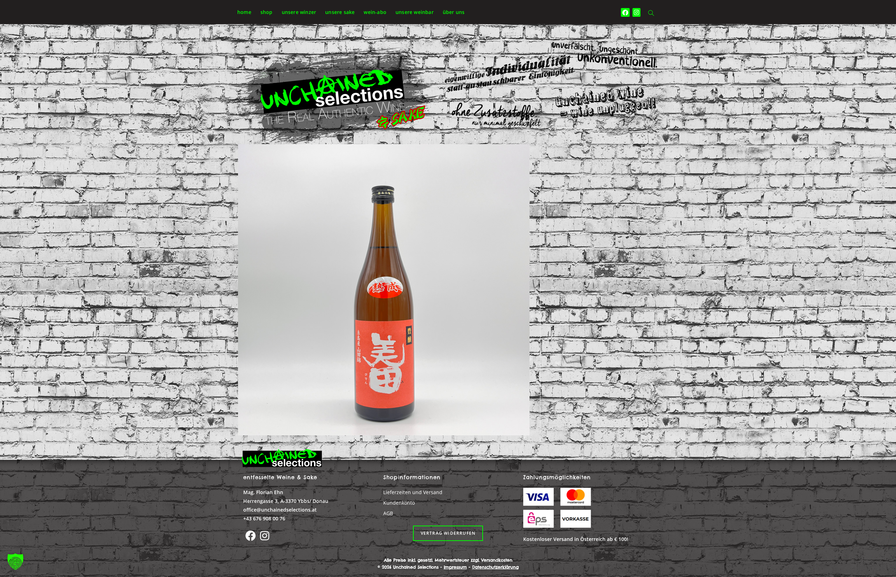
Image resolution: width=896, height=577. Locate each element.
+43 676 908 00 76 (264, 518)
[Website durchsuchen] (651, 13)
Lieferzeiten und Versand (412, 492)
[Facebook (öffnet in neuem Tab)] (625, 12)
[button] (15, 561)
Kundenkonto (399, 502)
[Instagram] (264, 535)
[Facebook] (250, 535)
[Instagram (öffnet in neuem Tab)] (636, 12)
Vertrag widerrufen (448, 533)
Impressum (455, 567)
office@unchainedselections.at (280, 509)
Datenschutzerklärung (495, 567)
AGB (388, 513)
